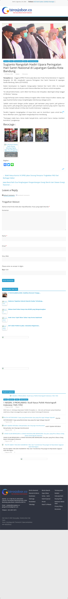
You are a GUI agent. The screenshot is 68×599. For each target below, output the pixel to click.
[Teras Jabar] (4, 19)
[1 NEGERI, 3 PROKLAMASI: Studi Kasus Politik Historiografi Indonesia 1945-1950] (34, 396)
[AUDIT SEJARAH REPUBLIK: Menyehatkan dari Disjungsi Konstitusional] (23, 425)
